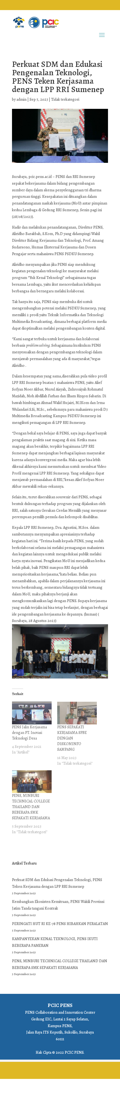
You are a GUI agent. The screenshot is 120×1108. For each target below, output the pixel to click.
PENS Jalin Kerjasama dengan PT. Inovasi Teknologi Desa (29, 732)
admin (21, 99)
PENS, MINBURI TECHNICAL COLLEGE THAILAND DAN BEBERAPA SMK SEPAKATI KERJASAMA (31, 807)
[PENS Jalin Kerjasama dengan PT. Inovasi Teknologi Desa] (32, 713)
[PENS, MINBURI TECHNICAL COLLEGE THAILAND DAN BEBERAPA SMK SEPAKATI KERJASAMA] (32, 781)
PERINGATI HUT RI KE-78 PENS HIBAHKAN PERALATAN (60, 923)
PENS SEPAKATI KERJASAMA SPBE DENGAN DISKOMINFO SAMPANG (72, 738)
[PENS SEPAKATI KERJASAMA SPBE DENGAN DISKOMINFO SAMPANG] (77, 713)
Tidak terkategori (65, 99)
